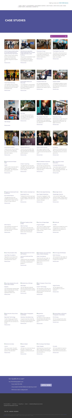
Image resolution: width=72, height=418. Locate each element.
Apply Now (46, 385)
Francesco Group (41, 51)
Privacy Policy (21, 403)
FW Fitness (55, 317)
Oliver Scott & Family (42, 147)
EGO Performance (9, 195)
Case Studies (49, 5)
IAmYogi (23, 113)
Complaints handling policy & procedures (36, 403)
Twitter (6, 411)
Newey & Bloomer (25, 147)
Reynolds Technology (9, 317)
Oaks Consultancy (41, 256)
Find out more (7, 62)
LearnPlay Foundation (10, 255)
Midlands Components (42, 164)
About (24, 5)
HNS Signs (23, 285)
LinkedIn (11, 411)
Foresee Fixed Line (41, 81)
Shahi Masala (40, 346)
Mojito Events (56, 285)
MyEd (5, 165)
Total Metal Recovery (9, 82)
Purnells (55, 346)
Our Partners (30, 5)
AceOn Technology (41, 286)
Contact (26, 403)
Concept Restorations (58, 165)
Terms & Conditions (7, 403)
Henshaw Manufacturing (27, 317)
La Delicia (55, 147)
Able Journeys (24, 226)
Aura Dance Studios (9, 147)
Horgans (23, 346)
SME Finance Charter (40, 5)
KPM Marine (7, 224)
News (64, 5)
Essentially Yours (25, 194)
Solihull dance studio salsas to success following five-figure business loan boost (11, 52)
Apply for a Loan (58, 5)
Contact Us (35, 6)
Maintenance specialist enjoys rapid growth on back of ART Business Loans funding (28, 53)
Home (20, 5)
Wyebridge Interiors (58, 194)
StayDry (6, 286)
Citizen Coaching (25, 164)
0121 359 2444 (63, 3)
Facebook (16, 411)
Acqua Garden (56, 81)
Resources (29, 6)
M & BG (55, 224)
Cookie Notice (14, 403)
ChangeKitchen (41, 316)
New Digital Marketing (42, 194)
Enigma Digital (40, 224)
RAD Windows (56, 255)
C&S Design (7, 121)
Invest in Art (22, 6)
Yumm (6, 346)
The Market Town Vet (58, 51)
